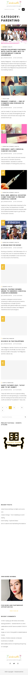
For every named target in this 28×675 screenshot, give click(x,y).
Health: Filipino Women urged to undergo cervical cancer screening (13, 291)
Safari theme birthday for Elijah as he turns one (13, 510)
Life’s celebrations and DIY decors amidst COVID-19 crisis (13, 626)
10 (21, 407)
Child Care (6, 98)
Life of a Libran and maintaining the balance (13, 523)
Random (11, 338)
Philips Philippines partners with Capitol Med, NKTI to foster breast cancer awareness (13, 52)
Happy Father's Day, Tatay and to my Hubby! (13, 386)
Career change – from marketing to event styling (12, 516)
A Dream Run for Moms (11, 245)
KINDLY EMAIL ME (14, 611)
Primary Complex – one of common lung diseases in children (13, 103)
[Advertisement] (12, 478)
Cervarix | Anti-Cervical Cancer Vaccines (12, 150)
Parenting (6, 146)
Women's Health (7, 47)
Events (5, 382)
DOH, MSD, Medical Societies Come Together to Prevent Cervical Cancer (13, 197)
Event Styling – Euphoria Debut (9, 520)
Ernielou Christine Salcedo (8, 638)
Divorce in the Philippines (12, 341)
